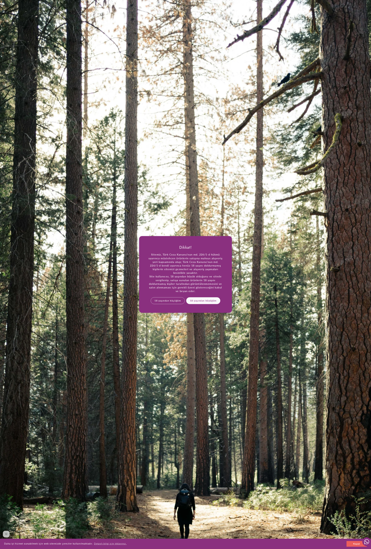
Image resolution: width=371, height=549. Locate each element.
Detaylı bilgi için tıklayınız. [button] (110, 543)
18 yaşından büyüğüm (203, 300)
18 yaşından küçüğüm (167, 300)
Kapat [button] (356, 544)
